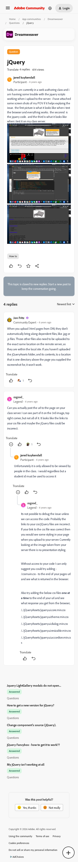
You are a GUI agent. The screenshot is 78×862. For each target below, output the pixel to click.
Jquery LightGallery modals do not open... (34, 685)
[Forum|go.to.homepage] (29, 8)
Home (12, 19)
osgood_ (18, 397)
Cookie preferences (19, 843)
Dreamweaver (55, 19)
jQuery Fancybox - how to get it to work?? (33, 745)
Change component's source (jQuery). (31, 725)
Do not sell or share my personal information (33, 849)
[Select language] (50, 8)
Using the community (20, 836)
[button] (7, 9)
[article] (39, 350)
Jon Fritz (18, 318)
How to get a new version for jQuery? (30, 705)
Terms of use (42, 836)
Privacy (57, 836)
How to (13, 256)
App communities (31, 19)
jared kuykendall (24, 77)
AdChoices (18, 856)
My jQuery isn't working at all (25, 764)
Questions (14, 22)
